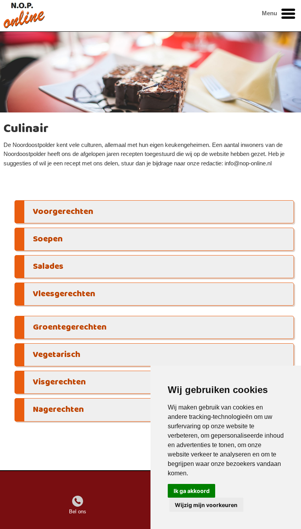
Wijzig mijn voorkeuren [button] (206, 505)
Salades (48, 267)
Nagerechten (58, 410)
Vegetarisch (56, 355)
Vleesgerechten (64, 294)
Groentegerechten (70, 327)
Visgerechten (59, 382)
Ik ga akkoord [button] (192, 490)
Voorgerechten (63, 212)
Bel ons (77, 512)
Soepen (48, 239)
